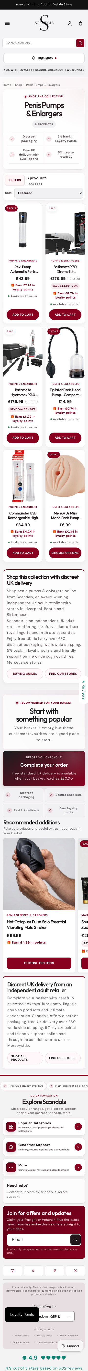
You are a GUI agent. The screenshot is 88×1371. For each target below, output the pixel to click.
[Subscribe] (75, 1239)
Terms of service (69, 1335)
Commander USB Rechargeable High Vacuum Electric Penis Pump (23, 520)
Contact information (48, 1342)
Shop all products (19, 1058)
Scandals (49, 1329)
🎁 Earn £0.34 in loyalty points (65, 534)
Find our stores (63, 674)
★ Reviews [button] (83, 690)
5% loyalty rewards (66, 154)
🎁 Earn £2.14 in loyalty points (23, 287)
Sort (9, 193)
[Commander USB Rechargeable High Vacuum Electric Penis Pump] (23, 476)
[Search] (80, 43)
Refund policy (22, 1335)
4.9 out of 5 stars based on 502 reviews (44, 1368)
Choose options (65, 553)
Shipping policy (21, 1342)
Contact (14, 1192)
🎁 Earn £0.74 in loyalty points (65, 411)
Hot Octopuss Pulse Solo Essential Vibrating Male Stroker (36, 924)
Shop (18, 85)
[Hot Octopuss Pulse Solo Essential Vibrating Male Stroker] (39, 874)
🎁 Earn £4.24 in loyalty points (22, 534)
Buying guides (25, 674)
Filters (15, 180)
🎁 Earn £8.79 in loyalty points (65, 295)
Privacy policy (45, 1335)
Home (7, 85)
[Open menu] (7, 23)
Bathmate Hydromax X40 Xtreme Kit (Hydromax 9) (23, 397)
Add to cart (22, 315)
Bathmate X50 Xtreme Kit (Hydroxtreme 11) (65, 271)
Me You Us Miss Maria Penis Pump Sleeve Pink (65, 518)
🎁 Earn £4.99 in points (26, 942)
